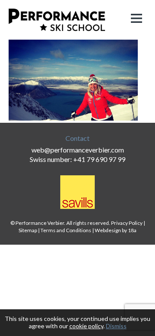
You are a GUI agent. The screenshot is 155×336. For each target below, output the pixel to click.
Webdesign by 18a (115, 230)
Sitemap (28, 230)
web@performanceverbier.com (77, 150)
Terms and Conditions (65, 230)
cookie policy (86, 326)
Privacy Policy (127, 223)
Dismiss (116, 326)
